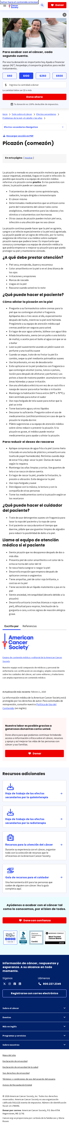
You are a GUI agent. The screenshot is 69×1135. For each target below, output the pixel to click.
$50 (9, 76)
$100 (26, 76)
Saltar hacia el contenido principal (19, 2)
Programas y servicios (14, 1035)
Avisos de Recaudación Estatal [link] (17, 1084)
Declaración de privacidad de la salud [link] (20, 1067)
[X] (4, 984)
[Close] (64, 15)
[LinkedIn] (20, 984)
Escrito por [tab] (11, 626)
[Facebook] (15, 984)
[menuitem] (62, 127)
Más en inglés (10, 1026)
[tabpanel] (34, 658)
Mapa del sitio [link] (9, 1055)
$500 (59, 76)
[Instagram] (10, 984)
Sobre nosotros (11, 1044)
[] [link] (29, 157)
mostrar (29, 157)
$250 (42, 76)
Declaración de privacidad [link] (15, 1061)
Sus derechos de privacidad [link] (16, 1073)
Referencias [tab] (29, 626)
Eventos (7, 1017)
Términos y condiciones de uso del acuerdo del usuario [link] (29, 1079)
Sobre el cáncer (11, 1008)
